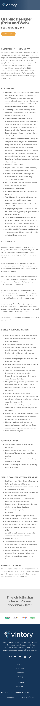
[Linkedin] (25, 657)
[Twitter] (15, 657)
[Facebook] (10, 657)
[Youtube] (20, 657)
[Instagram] (30, 657)
